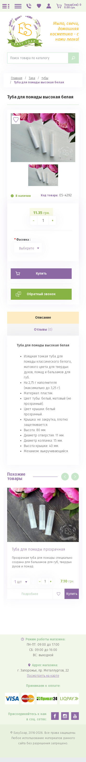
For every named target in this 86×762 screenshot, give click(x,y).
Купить (71, 594)
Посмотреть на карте (43, 676)
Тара (32, 78)
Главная (16, 78)
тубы (45, 78)
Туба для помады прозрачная (38, 549)
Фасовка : (23, 239)
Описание (43, 318)
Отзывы (43, 329)
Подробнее (30, 594)
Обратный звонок (41, 294)
